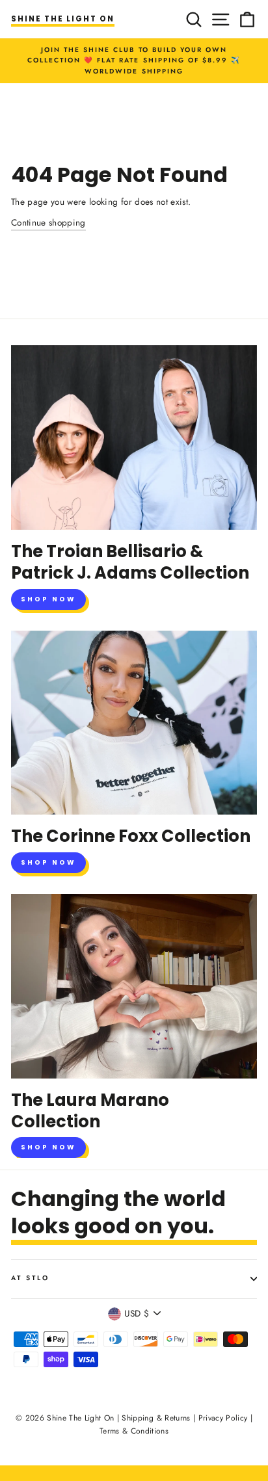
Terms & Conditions (134, 1431)
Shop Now (48, 599)
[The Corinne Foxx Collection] (134, 723)
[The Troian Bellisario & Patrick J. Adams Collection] (134, 437)
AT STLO (30, 1278)
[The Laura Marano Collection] (134, 986)
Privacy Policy (223, 1418)
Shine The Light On (62, 19)
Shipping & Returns (156, 1418)
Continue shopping (48, 222)
